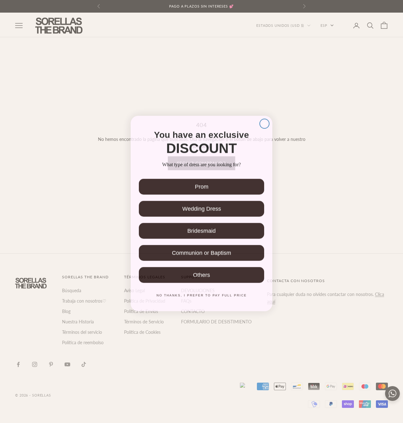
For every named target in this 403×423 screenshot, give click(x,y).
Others (201, 273)
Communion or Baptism (201, 251)
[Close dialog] (264, 121)
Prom (201, 185)
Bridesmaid (201, 229)
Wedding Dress (201, 207)
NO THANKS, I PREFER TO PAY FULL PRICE (201, 293)
